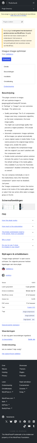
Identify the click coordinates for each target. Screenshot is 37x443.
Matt (4, 402)
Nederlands (10, 417)
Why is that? (6, 240)
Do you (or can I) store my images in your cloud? (10, 246)
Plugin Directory (7, 8)
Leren (4, 382)
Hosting (4, 372)
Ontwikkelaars (7, 389)
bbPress (6, 405)
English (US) (31, 307)
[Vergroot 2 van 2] (32, 206)
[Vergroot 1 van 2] (15, 206)
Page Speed (27, 319)
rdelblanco (9, 54)
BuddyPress (7, 408)
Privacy (4, 376)
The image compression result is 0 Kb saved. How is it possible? (13, 233)
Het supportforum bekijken (11, 354)
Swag (22, 392)
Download (6, 59)
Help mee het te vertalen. (18, 15)
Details (6, 67)
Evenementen (24, 385)
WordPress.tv (7, 392)
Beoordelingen (9, 72)
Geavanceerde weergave (10, 325)
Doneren (23, 389)
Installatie (7, 76)
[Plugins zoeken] (22, 22)
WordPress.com (8, 398)
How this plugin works (9, 220)
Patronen (22, 376)
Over (3, 365)
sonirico (8, 275)
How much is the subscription (12, 226)
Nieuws (4, 369)
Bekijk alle (31, 339)
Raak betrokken (25, 382)
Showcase (23, 365)
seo (33, 319)
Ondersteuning (9, 86)
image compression (28, 311)
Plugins (21, 372)
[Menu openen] (34, 3)
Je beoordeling (7, 339)
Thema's (22, 369)
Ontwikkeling (8, 81)
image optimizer (29, 315)
